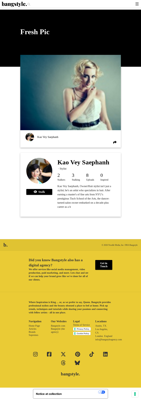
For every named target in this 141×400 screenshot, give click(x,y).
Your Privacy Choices (81, 392)
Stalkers (61, 180)
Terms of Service (81, 325)
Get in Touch (103, 265)
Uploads (90, 180)
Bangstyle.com (58, 326)
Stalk (41, 191)
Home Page (34, 326)
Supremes (33, 335)
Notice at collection (49, 394)
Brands (32, 332)
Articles (32, 329)
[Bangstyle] (15, 4)
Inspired (104, 180)
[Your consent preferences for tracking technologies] (135, 394)
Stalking (76, 180)
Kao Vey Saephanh (47, 137)
